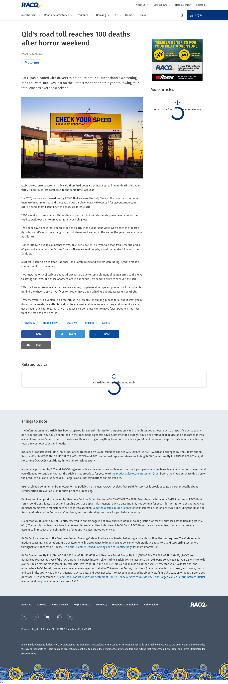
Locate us (201, 5)
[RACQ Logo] (198, 604)
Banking (101, 15)
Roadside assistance (56, 15)
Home (128, 15)
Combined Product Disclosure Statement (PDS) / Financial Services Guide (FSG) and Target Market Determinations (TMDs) (132, 577)
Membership (29, 15)
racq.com (42, 581)
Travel (143, 15)
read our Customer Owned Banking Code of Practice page (97, 547)
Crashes (89, 322)
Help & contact (183, 5)
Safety (106, 322)
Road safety (50, 322)
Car (115, 15)
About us (140, 5)
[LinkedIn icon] (70, 617)
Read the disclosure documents (111, 508)
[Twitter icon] (36, 617)
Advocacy (29, 322)
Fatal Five (71, 322)
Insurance (82, 15)
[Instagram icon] (59, 617)
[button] (207, 15)
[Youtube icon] (47, 617)
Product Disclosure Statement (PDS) (137, 473)
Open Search (182, 15)
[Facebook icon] (24, 617)
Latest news (160, 5)
